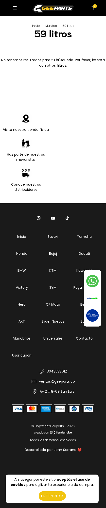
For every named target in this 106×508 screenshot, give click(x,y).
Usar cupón (22, 355)
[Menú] (16, 8)
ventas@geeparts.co (57, 381)
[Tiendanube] (53, 434)
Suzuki (53, 236)
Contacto (84, 338)
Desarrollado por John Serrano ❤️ (53, 449)
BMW (22, 270)
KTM (52, 270)
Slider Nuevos (53, 321)
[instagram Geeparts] (38, 218)
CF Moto (53, 304)
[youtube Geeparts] (53, 218)
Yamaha (84, 236)
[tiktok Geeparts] (67, 218)
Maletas (51, 26)
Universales (53, 338)
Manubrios (22, 338)
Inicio (36, 26)
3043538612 (57, 371)
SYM (52, 287)
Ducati (84, 253)
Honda (21, 253)
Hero (22, 304)
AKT (21, 321)
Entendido (52, 496)
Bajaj (53, 253)
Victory (22, 287)
